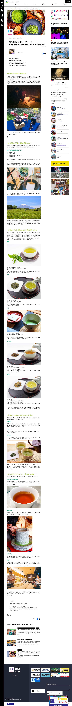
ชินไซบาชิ (58, 108)
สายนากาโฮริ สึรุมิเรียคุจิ (62, 125)
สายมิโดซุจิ (59, 107)
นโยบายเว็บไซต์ (7, 699)
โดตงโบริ (62, 108)
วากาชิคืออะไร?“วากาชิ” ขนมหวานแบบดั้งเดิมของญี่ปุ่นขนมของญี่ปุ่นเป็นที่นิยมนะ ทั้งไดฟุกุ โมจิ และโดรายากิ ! (28, 653)
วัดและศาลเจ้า (53, 90)
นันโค (58, 157)
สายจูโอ (58, 137)
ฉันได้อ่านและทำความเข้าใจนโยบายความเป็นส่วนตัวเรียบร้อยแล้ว (57, 695)
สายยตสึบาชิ (59, 113)
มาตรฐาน (19, 628)
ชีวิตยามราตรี (53, 94)
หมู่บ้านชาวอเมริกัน (60, 114)
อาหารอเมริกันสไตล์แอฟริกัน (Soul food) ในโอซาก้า (58, 92)
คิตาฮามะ (64, 145)
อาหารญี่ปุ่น (20, 38)
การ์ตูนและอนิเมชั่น (60, 94)
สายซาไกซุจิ (59, 143)
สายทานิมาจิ (59, 131)
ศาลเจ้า (37, 628)
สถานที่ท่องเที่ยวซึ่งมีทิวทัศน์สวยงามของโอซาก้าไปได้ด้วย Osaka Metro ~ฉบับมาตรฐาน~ (59, 63)
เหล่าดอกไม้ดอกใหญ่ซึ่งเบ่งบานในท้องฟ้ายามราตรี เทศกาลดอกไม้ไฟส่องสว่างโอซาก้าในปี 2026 (59, 84)
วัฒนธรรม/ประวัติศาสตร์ (13, 38)
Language (68, 1)
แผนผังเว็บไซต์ (19, 699)
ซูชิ (25, 639)
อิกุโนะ (58, 151)
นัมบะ (63, 101)
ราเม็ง (58, 90)
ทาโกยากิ (52, 103)
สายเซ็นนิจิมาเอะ (60, 119)
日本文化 (52, 101)
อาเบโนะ (61, 133)
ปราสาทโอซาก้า (58, 101)
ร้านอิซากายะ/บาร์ (21, 639)
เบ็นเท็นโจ (64, 138)
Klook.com (9, 137)
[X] (45, 54)
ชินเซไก (58, 145)
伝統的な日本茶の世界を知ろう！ (14, 58)
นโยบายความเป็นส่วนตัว (13, 699)
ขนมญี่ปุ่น (60, 96)
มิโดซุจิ (65, 108)
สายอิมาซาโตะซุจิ (60, 150)
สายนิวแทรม (59, 156)
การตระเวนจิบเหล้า (54, 96)
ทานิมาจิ (58, 133)
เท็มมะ (61, 145)
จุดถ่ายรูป (33, 628)
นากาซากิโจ (66, 133)
